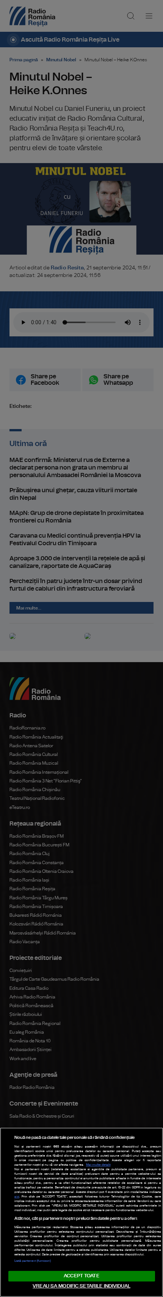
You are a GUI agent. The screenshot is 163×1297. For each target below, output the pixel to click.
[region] (81, 1212)
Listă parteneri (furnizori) (32, 1261)
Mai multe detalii (98, 1164)
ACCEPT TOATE (81, 1276)
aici (16, 1196)
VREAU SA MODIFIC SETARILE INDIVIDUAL (81, 1286)
